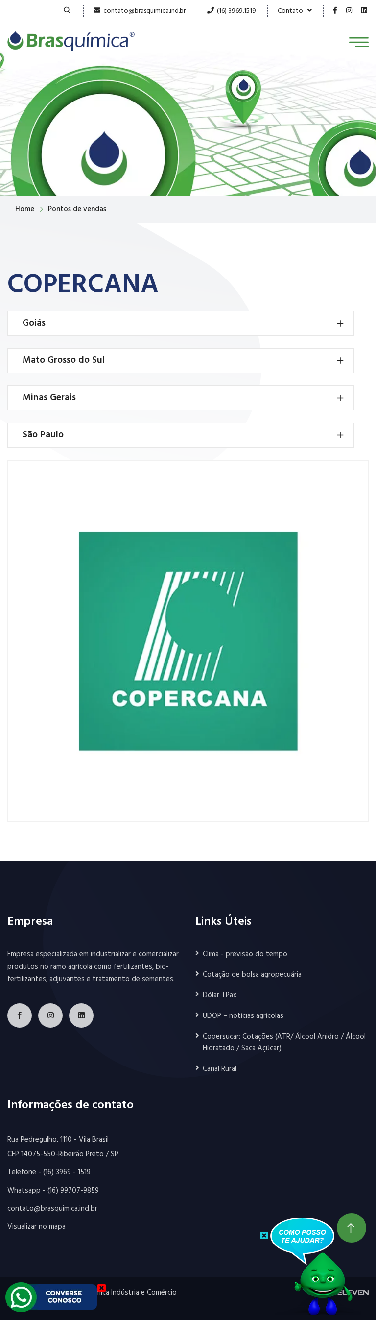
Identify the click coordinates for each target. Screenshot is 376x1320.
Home (24, 209)
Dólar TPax (219, 995)
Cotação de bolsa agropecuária (252, 975)
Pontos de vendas (77, 209)
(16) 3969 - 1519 (67, 1172)
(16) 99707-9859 (73, 1190)
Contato (292, 11)
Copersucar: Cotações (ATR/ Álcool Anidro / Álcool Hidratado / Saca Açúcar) (284, 1042)
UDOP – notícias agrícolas (243, 1016)
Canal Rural (219, 1069)
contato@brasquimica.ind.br (144, 11)
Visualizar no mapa (36, 1227)
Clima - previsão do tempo (245, 954)
